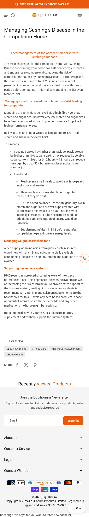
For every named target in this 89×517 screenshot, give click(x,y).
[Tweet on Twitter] (26, 365)
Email (13, 420)
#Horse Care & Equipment (66, 348)
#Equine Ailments (16, 348)
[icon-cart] (79, 15)
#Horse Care (39, 348)
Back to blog (16, 341)
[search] (12, 15)
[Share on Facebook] (17, 365)
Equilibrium (49, 497)
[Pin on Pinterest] (35, 365)
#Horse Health (15, 354)
